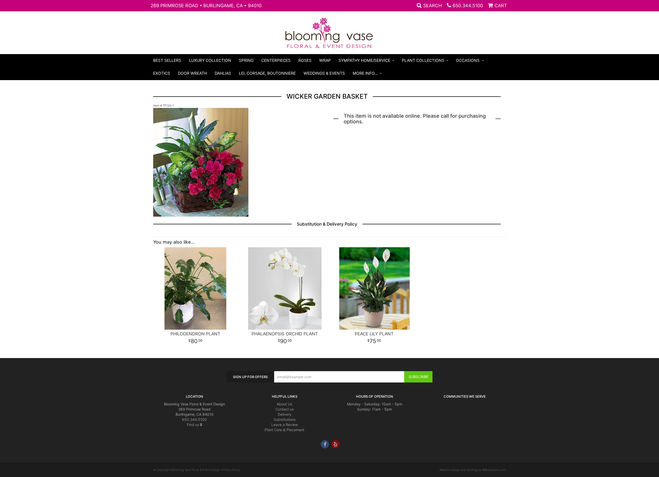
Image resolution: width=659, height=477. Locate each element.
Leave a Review (284, 424)
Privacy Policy (230, 470)
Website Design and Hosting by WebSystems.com (472, 470)
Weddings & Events (324, 73)
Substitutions (285, 419)
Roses (304, 60)
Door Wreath (192, 73)
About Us (284, 404)
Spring (246, 60)
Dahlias (223, 73)
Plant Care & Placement (284, 430)
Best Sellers (167, 60)
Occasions (468, 60)
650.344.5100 (468, 5)
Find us (193, 424)
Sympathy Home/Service (364, 60)
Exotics (161, 73)
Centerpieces (276, 60)
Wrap (325, 60)
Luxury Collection (210, 60)
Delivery (284, 414)
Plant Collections (423, 60)
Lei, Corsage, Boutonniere (267, 73)
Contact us (284, 409)
